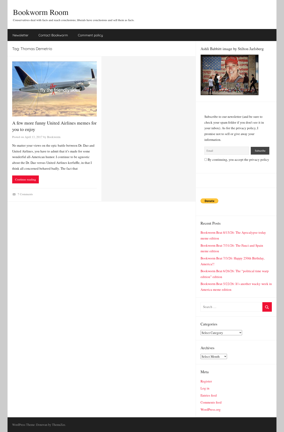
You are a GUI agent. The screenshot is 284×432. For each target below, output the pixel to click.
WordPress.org (211, 409)
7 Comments (25, 194)
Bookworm (53, 137)
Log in (205, 388)
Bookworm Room (40, 12)
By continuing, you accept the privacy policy (238, 159)
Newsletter (21, 35)
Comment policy (90, 35)
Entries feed (209, 395)
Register (206, 381)
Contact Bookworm (53, 35)
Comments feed (211, 402)
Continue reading (25, 179)
